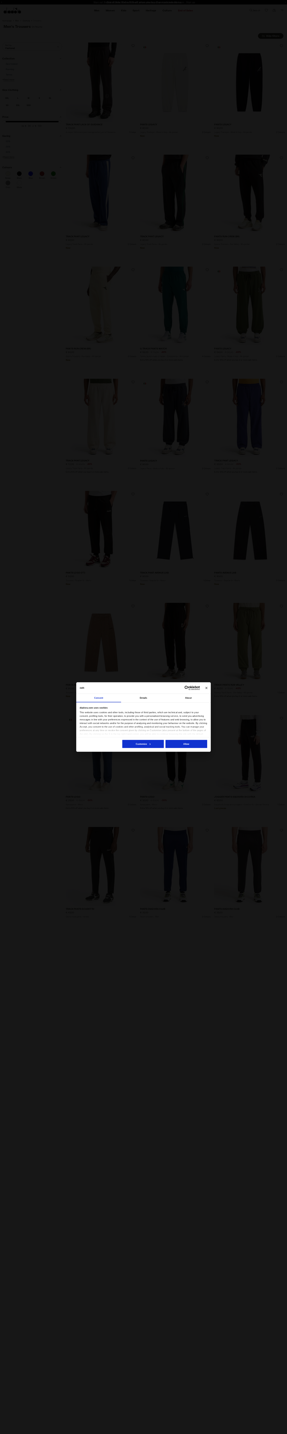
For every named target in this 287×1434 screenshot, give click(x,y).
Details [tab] (143, 698)
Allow (186, 744)
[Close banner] (206, 688)
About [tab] (188, 698)
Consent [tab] (98, 698)
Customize (141, 744)
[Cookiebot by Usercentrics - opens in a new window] (187, 688)
